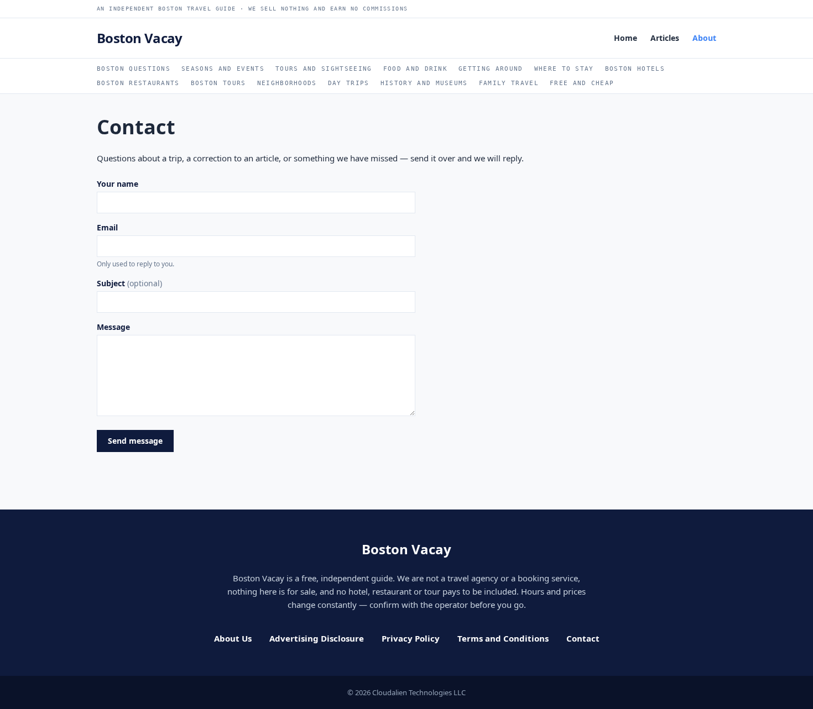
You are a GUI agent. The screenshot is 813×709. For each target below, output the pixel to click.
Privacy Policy (411, 638)
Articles (664, 38)
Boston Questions (133, 68)
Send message (135, 440)
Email (135, 245)
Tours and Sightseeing (323, 68)
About (704, 38)
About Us (233, 638)
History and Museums (424, 83)
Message (113, 327)
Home (625, 38)
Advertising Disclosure (316, 638)
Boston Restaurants (138, 83)
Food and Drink (415, 68)
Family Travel (509, 83)
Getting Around (490, 68)
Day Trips (348, 83)
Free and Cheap (582, 83)
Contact (583, 638)
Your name (117, 183)
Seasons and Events (222, 68)
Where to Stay (564, 68)
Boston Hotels (635, 68)
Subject (129, 283)
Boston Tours (218, 83)
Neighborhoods (287, 83)
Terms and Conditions (503, 638)
